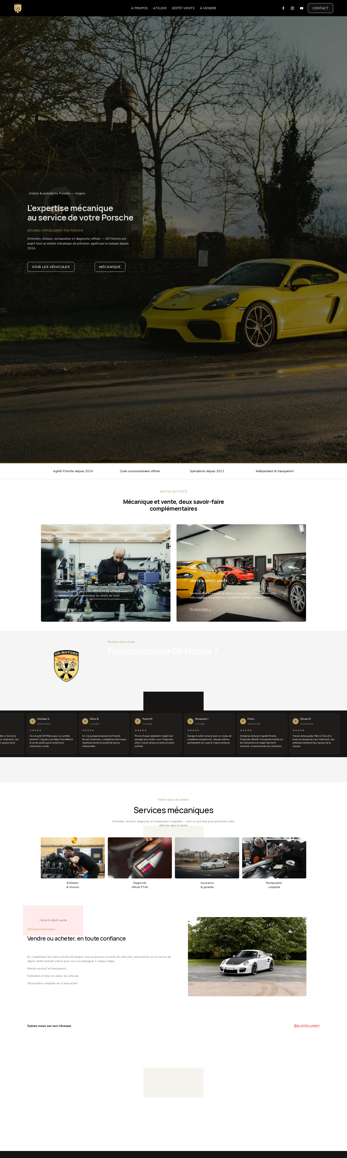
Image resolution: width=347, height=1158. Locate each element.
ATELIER (159, 8)
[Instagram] (292, 8)
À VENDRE (208, 8)
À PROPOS (139, 8)
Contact (321, 8)
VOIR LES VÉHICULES (51, 267)
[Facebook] (283, 8)
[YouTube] (302, 8)
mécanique (110, 267)
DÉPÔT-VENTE (183, 8)
